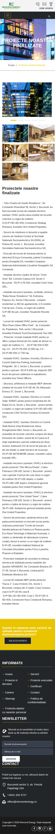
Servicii (35, 674)
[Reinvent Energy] (13, 5)
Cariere (9, 692)
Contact (35, 692)
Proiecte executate (41, 680)
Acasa (8, 674)
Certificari (36, 686)
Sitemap (10, 698)
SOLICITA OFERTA (18, 641)
